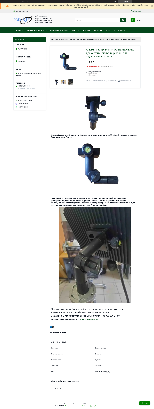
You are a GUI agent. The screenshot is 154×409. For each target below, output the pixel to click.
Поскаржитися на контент (73, 406)
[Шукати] (123, 20)
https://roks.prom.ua (88, 319)
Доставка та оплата (59, 30)
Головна (19, 30)
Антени (72, 39)
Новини (121, 30)
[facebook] (51, 328)
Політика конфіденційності (90, 406)
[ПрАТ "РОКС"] (23, 24)
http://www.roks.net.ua (25, 100)
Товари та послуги (35, 30)
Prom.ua (87, 404)
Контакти (98, 30)
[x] (53, 328)
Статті (109, 30)
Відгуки (75, 30)
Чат (146, 403)
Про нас (86, 30)
